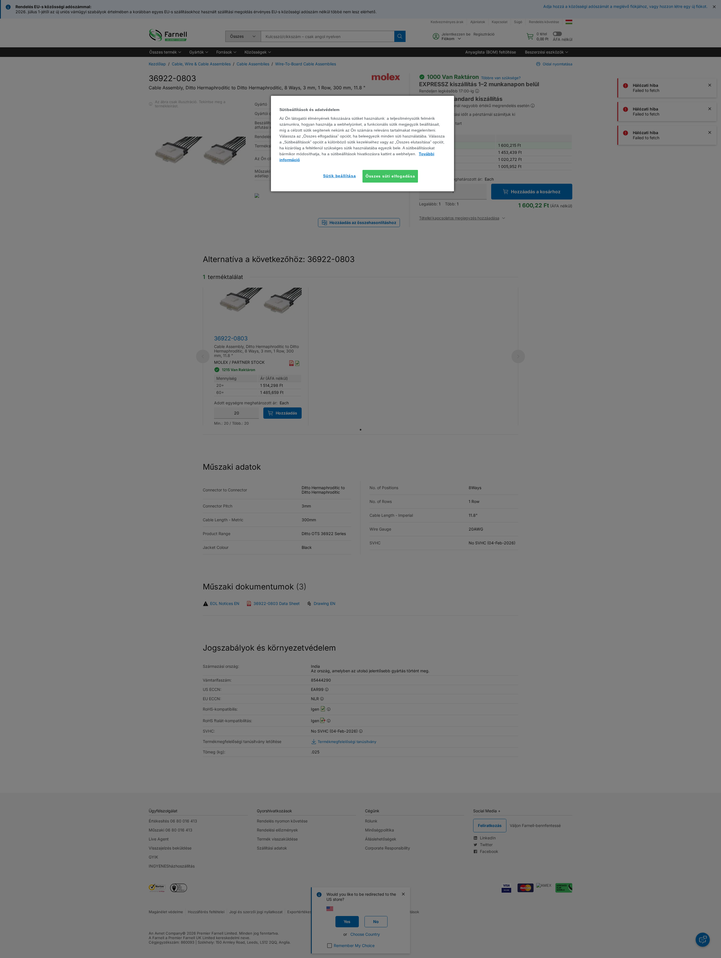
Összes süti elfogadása (390, 176)
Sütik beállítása (339, 176)
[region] (362, 143)
